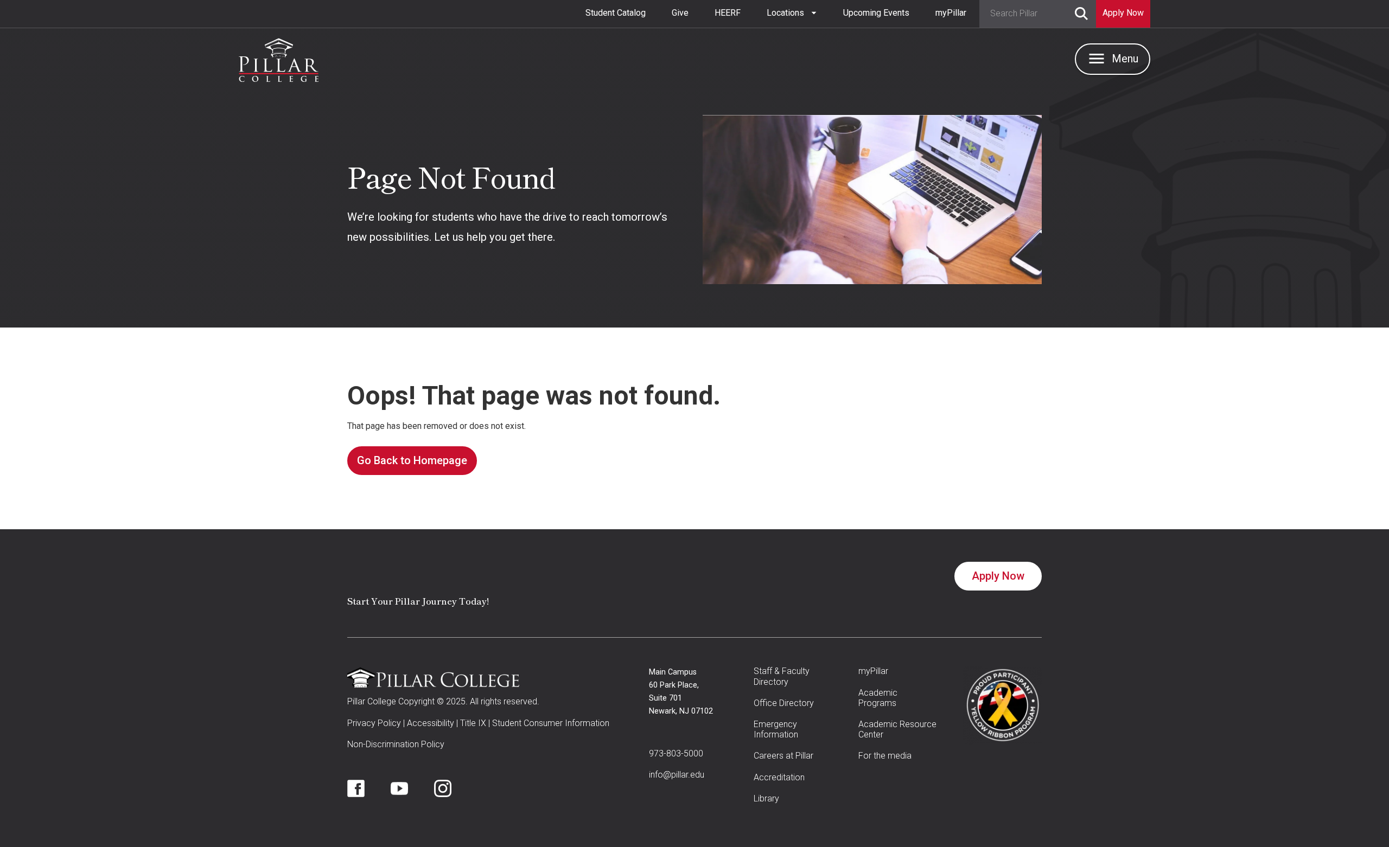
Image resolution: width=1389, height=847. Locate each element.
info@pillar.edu (676, 774)
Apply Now (998, 575)
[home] (278, 57)
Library (766, 798)
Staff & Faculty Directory (782, 676)
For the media (885, 755)
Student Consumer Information (550, 723)
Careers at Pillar (783, 755)
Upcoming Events (876, 13)
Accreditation (779, 777)
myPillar (950, 13)
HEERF (728, 13)
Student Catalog (615, 13)
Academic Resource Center (897, 729)
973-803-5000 (676, 753)
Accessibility (430, 723)
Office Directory (784, 703)
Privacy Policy (374, 723)
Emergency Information (776, 729)
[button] (792, 13)
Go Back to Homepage (412, 460)
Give (680, 13)
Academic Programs (877, 698)
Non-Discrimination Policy (395, 744)
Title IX (473, 723)
